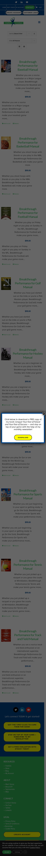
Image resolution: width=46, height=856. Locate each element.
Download (23, 437)
